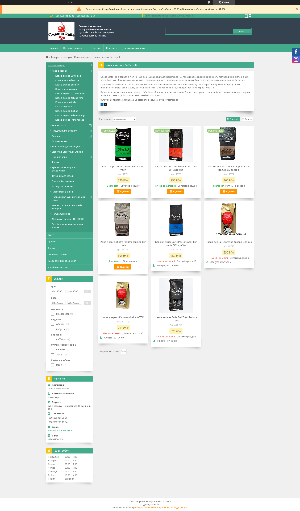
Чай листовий (59, 157)
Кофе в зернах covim (66, 89)
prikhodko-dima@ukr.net (60, 430)
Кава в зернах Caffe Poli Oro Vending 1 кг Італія (123, 243)
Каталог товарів (72, 48)
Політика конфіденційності (174, 507)
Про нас (96, 48)
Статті (51, 235)
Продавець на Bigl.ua (150, 504)
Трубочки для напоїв (63, 176)
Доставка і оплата (57, 254)
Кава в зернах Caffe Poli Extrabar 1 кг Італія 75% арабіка (176, 243)
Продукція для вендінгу (64, 130)
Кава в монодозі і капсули (66, 146)
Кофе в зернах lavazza (67, 80)
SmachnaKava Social (58, 267)
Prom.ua (167, 501)
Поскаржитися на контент (147, 507)
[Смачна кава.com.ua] (61, 31)
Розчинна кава (59, 141)
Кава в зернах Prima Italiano (69, 119)
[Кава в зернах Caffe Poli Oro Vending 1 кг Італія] (123, 220)
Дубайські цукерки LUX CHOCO (68, 219)
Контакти (111, 48)
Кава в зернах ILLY (65, 106)
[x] (105, 105)
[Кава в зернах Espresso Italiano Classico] (229, 220)
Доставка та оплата (133, 48)
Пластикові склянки (62, 191)
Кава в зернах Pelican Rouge (70, 115)
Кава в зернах (82, 57)
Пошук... (242, 31)
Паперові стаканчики (63, 181)
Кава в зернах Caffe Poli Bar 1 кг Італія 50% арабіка (176, 168)
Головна (53, 48)
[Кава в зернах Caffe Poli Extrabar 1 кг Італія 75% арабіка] (176, 220)
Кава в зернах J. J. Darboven (70, 93)
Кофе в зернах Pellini (66, 102)
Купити (124, 191)
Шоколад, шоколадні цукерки (68, 151)
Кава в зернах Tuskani (66, 111)
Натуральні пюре (61, 213)
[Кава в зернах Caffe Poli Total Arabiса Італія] (176, 295)
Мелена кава (59, 125)
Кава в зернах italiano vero (69, 98)
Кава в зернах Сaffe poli (68, 76)
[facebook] (102, 105)
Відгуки (51, 248)
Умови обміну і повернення (62, 261)
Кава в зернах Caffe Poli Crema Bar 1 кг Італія (123, 168)
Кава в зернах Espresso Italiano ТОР (123, 317)
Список (249, 119)
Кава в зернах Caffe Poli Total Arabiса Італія (176, 319)
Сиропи (56, 136)
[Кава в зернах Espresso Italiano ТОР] (123, 295)
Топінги (55, 162)
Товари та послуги (61, 57)
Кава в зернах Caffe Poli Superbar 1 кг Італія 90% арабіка (229, 168)
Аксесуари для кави (62, 186)
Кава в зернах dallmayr (67, 84)
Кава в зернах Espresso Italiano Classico (229, 241)
